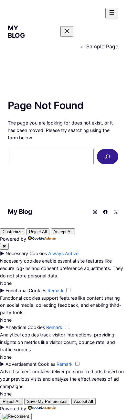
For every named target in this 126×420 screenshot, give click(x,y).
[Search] (107, 156)
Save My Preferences (47, 401)
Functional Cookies (25, 290)
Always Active (63, 253)
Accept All (62, 231)
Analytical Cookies (25, 327)
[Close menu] (66, 31)
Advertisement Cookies (30, 364)
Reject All (38, 231)
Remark (55, 290)
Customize (13, 231)
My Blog (16, 31)
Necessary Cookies (26, 253)
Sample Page (102, 46)
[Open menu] (111, 13)
